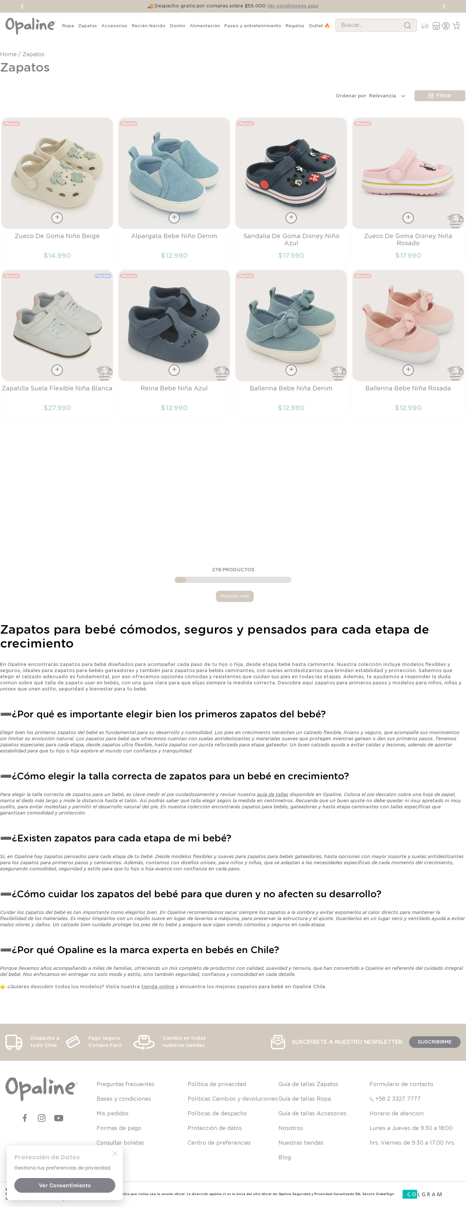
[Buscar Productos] (407, 25)
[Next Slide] (443, 6)
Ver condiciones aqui (293, 6)
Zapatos (33, 54)
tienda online (157, 987)
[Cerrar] (115, 1153)
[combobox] (376, 25)
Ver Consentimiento (65, 1185)
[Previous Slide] (22, 6)
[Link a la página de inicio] (9, 54)
